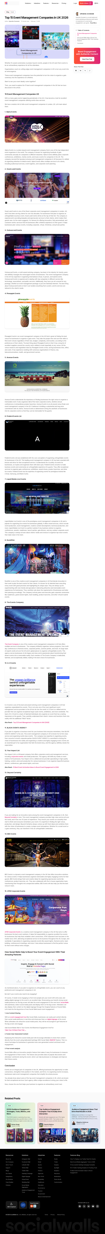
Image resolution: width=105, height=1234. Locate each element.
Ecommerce (41, 1188)
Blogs (7, 1170)
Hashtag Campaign (27, 1173)
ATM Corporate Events (13, 932)
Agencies (40, 1173)
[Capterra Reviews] (34, 1206)
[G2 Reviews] (31, 1206)
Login (75, 3)
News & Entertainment (44, 1196)
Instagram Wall (26, 1159)
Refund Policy (61, 1214)
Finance (40, 1170)
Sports (40, 1165)
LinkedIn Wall (25, 1165)
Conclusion (80, 43)
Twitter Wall (25, 1170)
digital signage (52, 1019)
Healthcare (41, 1182)
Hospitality (41, 1179)
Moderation (57, 1176)
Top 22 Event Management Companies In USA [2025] (31, 722)
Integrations (9, 1176)
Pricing (64, 3)
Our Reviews (9, 1179)
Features (46, 3)
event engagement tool (18, 1017)
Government (41, 1194)
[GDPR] (23, 1205)
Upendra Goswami (14, 21)
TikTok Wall (25, 1168)
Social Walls (65, 1002)
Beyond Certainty (11, 817)
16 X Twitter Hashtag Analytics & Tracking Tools (83, 1168)
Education (41, 1185)
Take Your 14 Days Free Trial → (15, 1030)
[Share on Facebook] (76, 71)
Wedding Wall (25, 1182)
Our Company (9, 1162)
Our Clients (9, 1173)
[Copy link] (90, 71)
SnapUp (56, 1165)
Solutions (28, 3)
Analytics (56, 1170)
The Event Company (12, 644)
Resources (55, 3)
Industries (37, 3)
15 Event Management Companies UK (87, 34)
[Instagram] (97, 1206)
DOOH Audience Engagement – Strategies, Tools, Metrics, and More (18, 1111)
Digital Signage (26, 1176)
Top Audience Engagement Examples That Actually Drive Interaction (50, 1111)
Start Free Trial (87, 59)
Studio (56, 1159)
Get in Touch (9, 1165)
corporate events (17, 756)
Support (8, 1168)
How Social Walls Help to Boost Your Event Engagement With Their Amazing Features (87, 39)
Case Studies (9, 1182)
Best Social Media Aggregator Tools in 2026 (82, 1162)
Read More (93, 23)
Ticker (56, 1162)
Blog (7, 12)
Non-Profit (41, 1176)
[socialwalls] (12, 3)
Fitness (40, 1168)
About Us (8, 1159)
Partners (8, 1185)
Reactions (57, 1173)
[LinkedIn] (88, 1206)
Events (40, 1159)
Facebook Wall (26, 1162)
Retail (39, 1162)
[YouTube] (93, 1206)
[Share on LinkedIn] (81, 71)
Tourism (40, 1191)
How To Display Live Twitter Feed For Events (83, 1159)
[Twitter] (84, 1206)
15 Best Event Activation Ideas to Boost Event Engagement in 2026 (36, 767)
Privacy (53, 1214)
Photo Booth (57, 1179)
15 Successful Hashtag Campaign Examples (82, 1165)
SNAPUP (52, 1040)
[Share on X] (85, 71)
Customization (58, 1182)
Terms (46, 1214)
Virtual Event (25, 1179)
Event (12, 12)
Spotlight (56, 1168)
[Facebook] (80, 1206)
